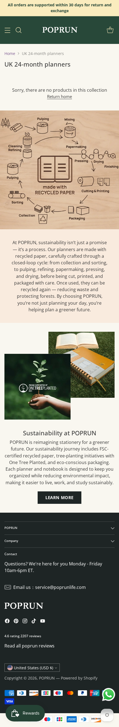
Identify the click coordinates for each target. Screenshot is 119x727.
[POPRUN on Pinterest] (16, 622)
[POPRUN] (59, 30)
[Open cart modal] (110, 30)
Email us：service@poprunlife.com (49, 587)
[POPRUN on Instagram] (25, 622)
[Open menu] (7, 30)
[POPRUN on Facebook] (7, 622)
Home (9, 53)
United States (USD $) (33, 667)
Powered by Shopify (79, 678)
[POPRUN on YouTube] (42, 622)
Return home (59, 96)
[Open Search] (18, 30)
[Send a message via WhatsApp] (108, 694)
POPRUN (47, 678)
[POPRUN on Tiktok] (33, 622)
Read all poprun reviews (29, 646)
